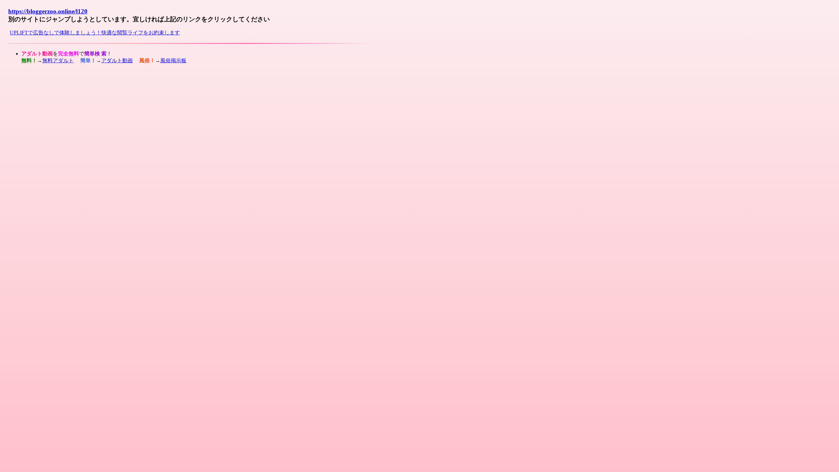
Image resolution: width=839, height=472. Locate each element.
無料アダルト (58, 60)
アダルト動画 (117, 60)
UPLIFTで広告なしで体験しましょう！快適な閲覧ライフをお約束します (95, 32)
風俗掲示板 (173, 60)
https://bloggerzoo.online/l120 (48, 11)
